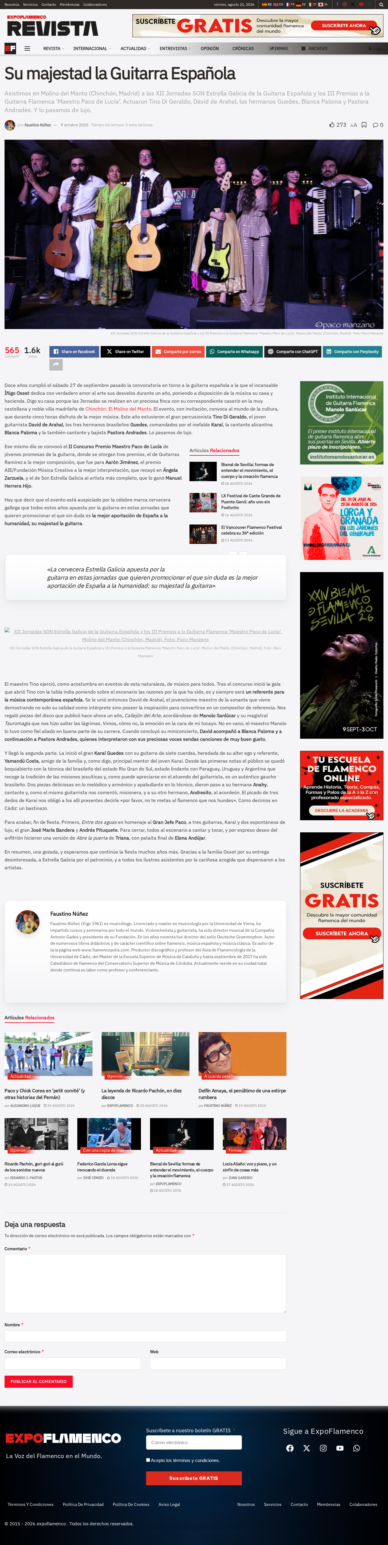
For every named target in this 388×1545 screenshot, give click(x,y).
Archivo (318, 48)
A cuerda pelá (217, 1076)
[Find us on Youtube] (361, 4)
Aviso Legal (169, 1504)
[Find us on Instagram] (344, 4)
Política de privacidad (83, 1504)
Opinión (210, 48)
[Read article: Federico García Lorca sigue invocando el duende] (109, 1134)
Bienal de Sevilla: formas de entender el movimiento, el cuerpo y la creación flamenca (249, 470)
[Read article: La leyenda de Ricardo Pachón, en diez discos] (145, 1054)
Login (377, 48)
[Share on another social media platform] (56, 365)
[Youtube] (340, 1448)
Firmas (280, 48)
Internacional (90, 48)
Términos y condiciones (31, 1504)
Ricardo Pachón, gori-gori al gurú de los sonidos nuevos (34, 1167)
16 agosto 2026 (238, 515)
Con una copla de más (103, 1150)
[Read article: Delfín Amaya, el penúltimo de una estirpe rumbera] (242, 1054)
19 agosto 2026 (252, 1106)
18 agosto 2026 (238, 483)
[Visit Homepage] (64, 25)
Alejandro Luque (25, 1106)
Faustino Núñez (38, 125)
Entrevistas (173, 48)
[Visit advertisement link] (257, 26)
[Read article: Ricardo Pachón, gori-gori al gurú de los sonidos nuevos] (36, 1134)
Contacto (49, 4)
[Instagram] (323, 1448)
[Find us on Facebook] (337, 4)
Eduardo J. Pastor (26, 1178)
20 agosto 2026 (60, 1106)
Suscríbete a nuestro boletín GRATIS (189, 1430)
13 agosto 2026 (238, 540)
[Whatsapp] (356, 1448)
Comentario (18, 1248)
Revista (51, 48)
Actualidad (133, 48)
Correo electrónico (24, 1351)
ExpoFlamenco (120, 1106)
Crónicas (243, 48)
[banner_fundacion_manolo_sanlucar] (341, 422)
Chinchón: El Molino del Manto (118, 409)
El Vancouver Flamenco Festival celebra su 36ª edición (251, 530)
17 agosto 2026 (240, 1185)
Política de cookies (131, 1504)
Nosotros (12, 4)
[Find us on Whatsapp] (369, 4)
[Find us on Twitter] (353, 4)
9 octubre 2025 (75, 125)
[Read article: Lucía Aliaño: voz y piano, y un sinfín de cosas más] (254, 1134)
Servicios (30, 4)
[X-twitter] (306, 1448)
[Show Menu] (27, 48)
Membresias (70, 4)
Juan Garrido (241, 1178)
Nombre (14, 1324)
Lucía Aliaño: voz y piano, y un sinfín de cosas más (249, 1167)
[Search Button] (381, 4)
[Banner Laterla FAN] (341, 915)
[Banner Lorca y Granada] (341, 518)
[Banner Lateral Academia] (341, 785)
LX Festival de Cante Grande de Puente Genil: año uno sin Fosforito (251, 501)
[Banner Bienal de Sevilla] (341, 655)
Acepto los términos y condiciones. (185, 1460)
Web (154, 1351)
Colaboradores (95, 4)
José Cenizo (93, 1178)
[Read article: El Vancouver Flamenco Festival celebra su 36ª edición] (203, 534)
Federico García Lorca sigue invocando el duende (102, 1167)
